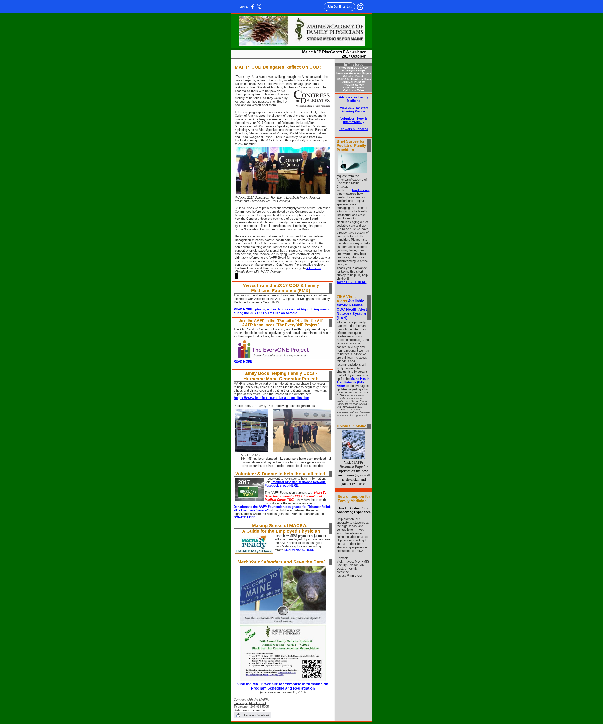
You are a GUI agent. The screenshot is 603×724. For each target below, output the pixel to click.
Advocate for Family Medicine (353, 99)
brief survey (360, 190)
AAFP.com (313, 268)
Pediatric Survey (354, 84)
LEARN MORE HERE (299, 550)
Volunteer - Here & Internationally (353, 120)
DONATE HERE (245, 517)
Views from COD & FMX (353, 67)
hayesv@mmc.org (349, 575)
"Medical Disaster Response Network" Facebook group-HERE (295, 483)
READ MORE (243, 361)
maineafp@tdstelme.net (250, 703)
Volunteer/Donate (353, 76)
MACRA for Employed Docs (354, 79)
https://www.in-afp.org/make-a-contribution (271, 398)
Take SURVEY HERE (351, 282)
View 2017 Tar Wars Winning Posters (354, 109)
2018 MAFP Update (353, 81)
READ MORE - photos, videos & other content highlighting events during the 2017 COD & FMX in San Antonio (281, 311)
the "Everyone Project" (354, 70)
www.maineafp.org (255, 710)
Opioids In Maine (353, 90)
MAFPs (351, 464)
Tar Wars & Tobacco (353, 129)
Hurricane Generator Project (353, 73)
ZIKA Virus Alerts (353, 87)
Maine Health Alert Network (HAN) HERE (353, 382)
